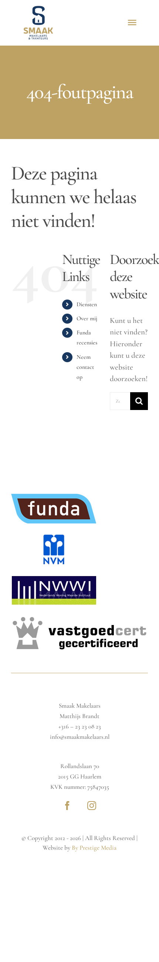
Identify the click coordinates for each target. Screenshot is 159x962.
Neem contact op (85, 367)
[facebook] (67, 805)
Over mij (87, 318)
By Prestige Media (94, 848)
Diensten (87, 304)
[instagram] (91, 805)
